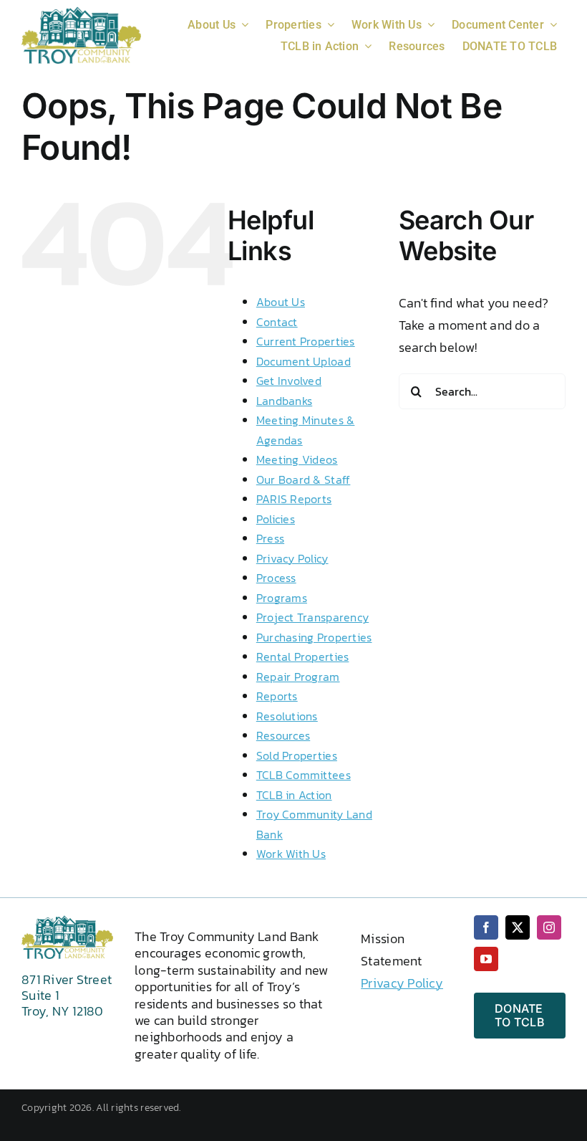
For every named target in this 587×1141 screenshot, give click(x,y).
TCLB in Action (294, 794)
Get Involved (288, 380)
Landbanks (284, 400)
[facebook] (486, 927)
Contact (277, 321)
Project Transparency (312, 617)
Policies (275, 518)
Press (270, 538)
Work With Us (291, 853)
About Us (280, 301)
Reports (277, 696)
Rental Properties (302, 656)
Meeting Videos (297, 459)
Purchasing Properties (314, 637)
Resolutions (287, 716)
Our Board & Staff (303, 479)
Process (276, 577)
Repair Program (298, 676)
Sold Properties (296, 755)
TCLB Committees (303, 774)
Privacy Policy (292, 558)
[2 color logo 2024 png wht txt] (81, 12)
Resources (283, 735)
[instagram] (549, 927)
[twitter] (517, 927)
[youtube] (486, 959)
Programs (281, 597)
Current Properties (305, 341)
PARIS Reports (294, 498)
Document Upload (303, 361)
